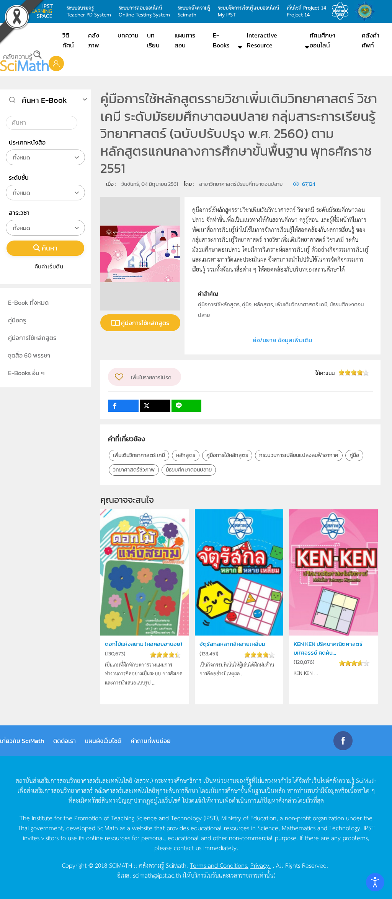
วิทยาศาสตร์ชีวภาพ (134, 470)
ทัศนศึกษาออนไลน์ (322, 40)
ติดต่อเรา (64, 740)
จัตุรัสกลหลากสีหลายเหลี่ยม (232, 643)
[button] (56, 63)
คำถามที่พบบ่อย (151, 740)
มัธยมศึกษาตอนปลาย (189, 470)
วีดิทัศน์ (68, 40)
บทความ (128, 35)
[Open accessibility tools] (375, 882)
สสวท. (342, 11)
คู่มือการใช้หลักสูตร (145, 322)
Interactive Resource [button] (262, 40)
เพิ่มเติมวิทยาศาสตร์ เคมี (139, 455)
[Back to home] (24, 60)
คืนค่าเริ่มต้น (48, 266)
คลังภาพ (93, 40)
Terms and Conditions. (219, 865)
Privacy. (260, 865)
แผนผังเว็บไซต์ (103, 740)
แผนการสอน (185, 40)
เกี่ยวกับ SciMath (22, 740)
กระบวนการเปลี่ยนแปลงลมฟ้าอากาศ (298, 455)
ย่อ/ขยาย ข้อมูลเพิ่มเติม (282, 340)
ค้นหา (49, 248)
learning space (43, 11)
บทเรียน (153, 40)
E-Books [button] (221, 40)
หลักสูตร (185, 455)
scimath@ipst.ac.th (157, 875)
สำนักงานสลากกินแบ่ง (366, 11)
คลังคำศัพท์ (370, 40)
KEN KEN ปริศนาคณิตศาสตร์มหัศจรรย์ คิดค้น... (328, 648)
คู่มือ (354, 455)
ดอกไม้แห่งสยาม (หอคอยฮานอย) (143, 643)
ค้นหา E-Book (44, 100)
